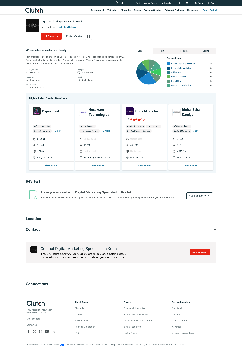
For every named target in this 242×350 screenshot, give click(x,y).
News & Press (81, 320)
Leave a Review (150, 3)
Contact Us (31, 325)
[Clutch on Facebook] (28, 331)
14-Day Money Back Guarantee (139, 320)
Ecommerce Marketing (181, 85)
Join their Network (67, 27)
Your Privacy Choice (50, 345)
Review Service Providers (136, 314)
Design (137, 10)
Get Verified (177, 314)
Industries (184, 51)
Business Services (153, 10)
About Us (79, 308)
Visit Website (75, 36)
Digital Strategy (178, 81)
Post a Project (210, 10)
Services (142, 51)
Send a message (200, 252)
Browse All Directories (134, 308)
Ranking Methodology (86, 327)
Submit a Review (197, 195)
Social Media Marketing (181, 68)
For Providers (166, 3)
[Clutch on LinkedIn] (53, 331)
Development (97, 10)
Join (212, 3)
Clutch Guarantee (180, 320)
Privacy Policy (32, 345)
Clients (206, 51)
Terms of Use (101, 345)
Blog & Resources (132, 327)
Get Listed (177, 308)
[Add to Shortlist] (88, 36)
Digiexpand (50, 111)
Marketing (126, 10)
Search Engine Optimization (183, 64)
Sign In (200, 3)
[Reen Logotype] (37, 111)
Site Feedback (33, 318)
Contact (51, 36)
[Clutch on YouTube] (47, 331)
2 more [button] (58, 131)
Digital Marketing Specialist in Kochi (61, 21)
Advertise (176, 327)
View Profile (51, 165)
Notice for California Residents (80, 345)
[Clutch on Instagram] (41, 331)
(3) (144, 120)
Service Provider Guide (183, 333)
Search (120, 3)
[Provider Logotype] (32, 25)
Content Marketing (179, 77)
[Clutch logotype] (34, 10)
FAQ (77, 333)
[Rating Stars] (136, 119)
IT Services (112, 10)
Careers (78, 314)
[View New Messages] (187, 3)
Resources (192, 10)
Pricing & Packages (174, 10)
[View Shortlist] (179, 3)
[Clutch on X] (35, 331)
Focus (162, 51)
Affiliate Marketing (179, 72)
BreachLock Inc (147, 111)
